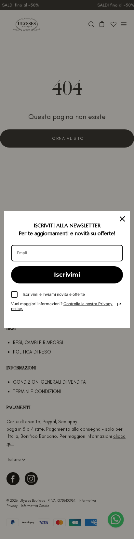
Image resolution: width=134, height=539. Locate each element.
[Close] (122, 219)
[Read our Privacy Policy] (119, 304)
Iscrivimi (67, 274)
